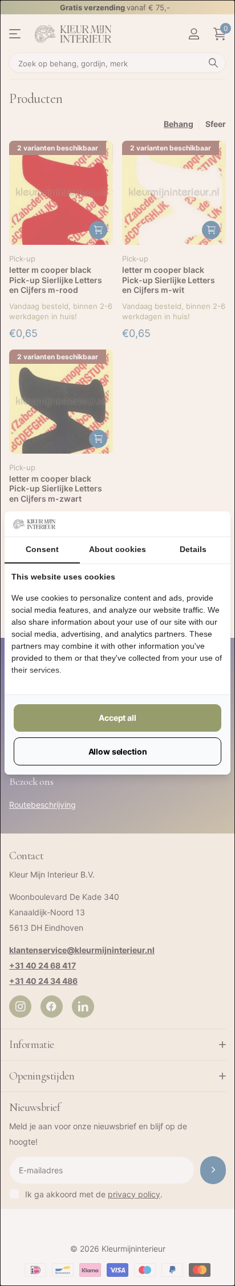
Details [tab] (193, 549)
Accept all (117, 718)
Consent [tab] (42, 549)
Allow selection (117, 751)
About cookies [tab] (117, 549)
